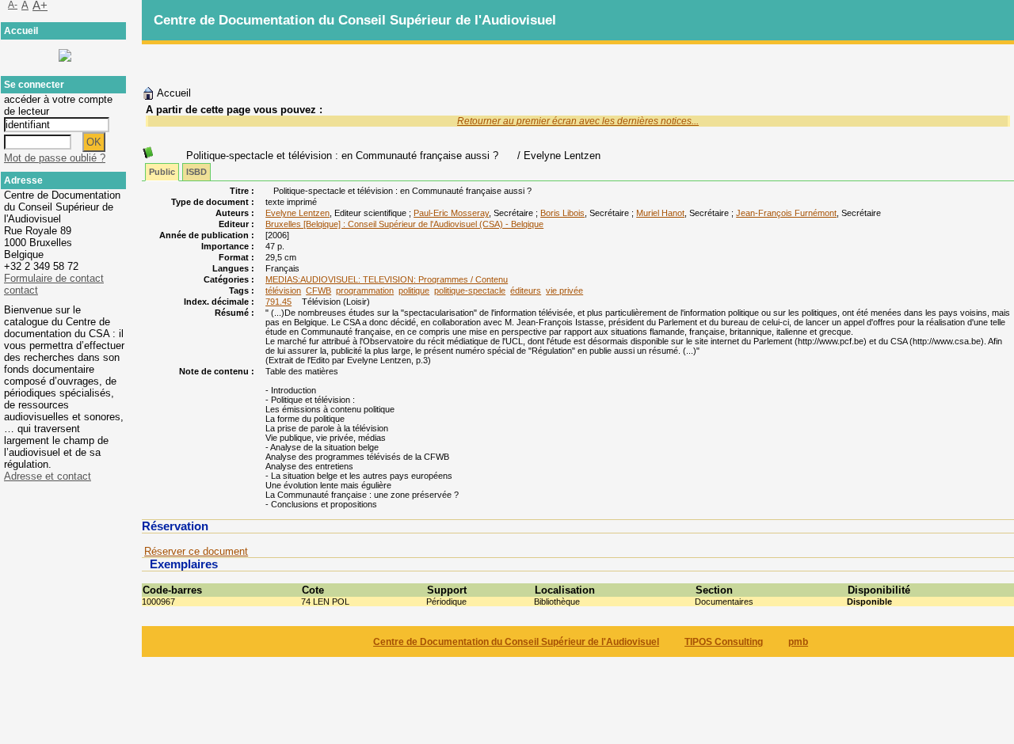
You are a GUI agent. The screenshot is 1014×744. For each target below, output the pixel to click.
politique (413, 290)
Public (162, 172)
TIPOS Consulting (723, 641)
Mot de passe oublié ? (54, 158)
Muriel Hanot (660, 213)
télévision (283, 290)
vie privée (564, 290)
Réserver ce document (196, 551)
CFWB (318, 290)
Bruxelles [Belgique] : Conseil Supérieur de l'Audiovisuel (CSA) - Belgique (404, 224)
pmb (798, 641)
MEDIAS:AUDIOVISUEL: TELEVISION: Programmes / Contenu (386, 279)
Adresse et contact (47, 476)
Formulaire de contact (54, 278)
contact (21, 290)
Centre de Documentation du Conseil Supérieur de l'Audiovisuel (516, 641)
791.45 (278, 301)
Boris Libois (562, 213)
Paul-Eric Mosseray (451, 213)
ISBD (196, 172)
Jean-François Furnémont (786, 213)
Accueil (172, 93)
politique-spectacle (469, 290)
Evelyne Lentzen (297, 213)
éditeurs (525, 290)
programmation (365, 290)
